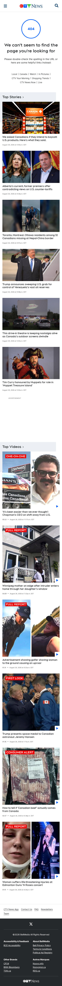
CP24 (6, 963)
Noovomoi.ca (39, 967)
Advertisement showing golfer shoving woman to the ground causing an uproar (29, 661)
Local (14, 74)
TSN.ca (7, 970)
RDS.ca (36, 970)
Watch (33, 74)
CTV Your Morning (20, 78)
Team (6, 913)
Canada (23, 74)
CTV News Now (28, 82)
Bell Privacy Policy (42, 945)
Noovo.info (38, 963)
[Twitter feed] (31, 924)
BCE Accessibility (12, 945)
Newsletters (47, 909)
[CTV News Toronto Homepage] (31, 6)
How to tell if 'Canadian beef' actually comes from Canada (29, 810)
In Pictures (44, 74)
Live (40, 82)
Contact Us (26, 909)
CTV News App (11, 909)
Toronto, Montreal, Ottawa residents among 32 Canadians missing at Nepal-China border (30, 237)
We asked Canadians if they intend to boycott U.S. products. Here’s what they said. (29, 139)
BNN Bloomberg (12, 967)
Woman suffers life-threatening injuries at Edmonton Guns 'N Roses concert (27, 884)
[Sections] (5, 6)
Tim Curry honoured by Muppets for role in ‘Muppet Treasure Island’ (27, 384)
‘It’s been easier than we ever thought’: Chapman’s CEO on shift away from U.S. (26, 513)
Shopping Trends (40, 78)
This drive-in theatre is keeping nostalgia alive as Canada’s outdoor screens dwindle (29, 335)
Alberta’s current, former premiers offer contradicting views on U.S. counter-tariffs (27, 188)
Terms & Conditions (42, 949)
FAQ (36, 909)
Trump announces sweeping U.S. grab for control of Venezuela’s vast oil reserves (27, 286)
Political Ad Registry (42, 952)
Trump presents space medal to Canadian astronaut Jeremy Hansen (28, 735)
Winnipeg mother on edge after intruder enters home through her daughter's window (30, 587)
